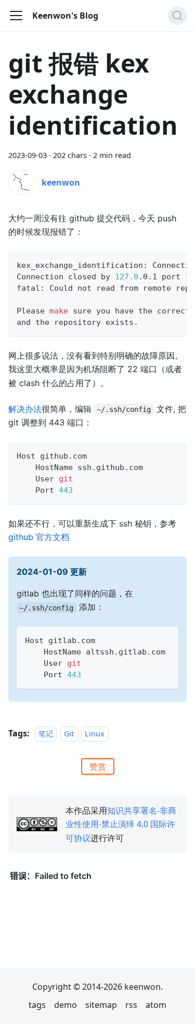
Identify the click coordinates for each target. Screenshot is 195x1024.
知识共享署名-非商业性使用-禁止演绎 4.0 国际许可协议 (121, 824)
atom (156, 1005)
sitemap (101, 1005)
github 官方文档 (38, 537)
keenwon (61, 182)
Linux (95, 733)
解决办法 (25, 409)
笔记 (45, 733)
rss (131, 1005)
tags (37, 1005)
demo (65, 1005)
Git (69, 733)
